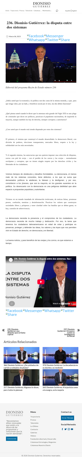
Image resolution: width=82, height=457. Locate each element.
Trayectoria (14, 10)
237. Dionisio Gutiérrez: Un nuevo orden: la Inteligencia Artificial (66, 332)
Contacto (34, 429)
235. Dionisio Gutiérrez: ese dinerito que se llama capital (16, 331)
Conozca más (11, 439)
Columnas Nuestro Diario (40, 445)
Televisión (28, 10)
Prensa (21, 10)
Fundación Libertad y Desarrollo (43, 439)
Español (68, 11)
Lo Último (34, 426)
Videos (33, 436)
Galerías (33, 433)
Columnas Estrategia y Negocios (43, 442)
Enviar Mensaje (67, 418)
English (74, 11)
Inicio (7, 10)
